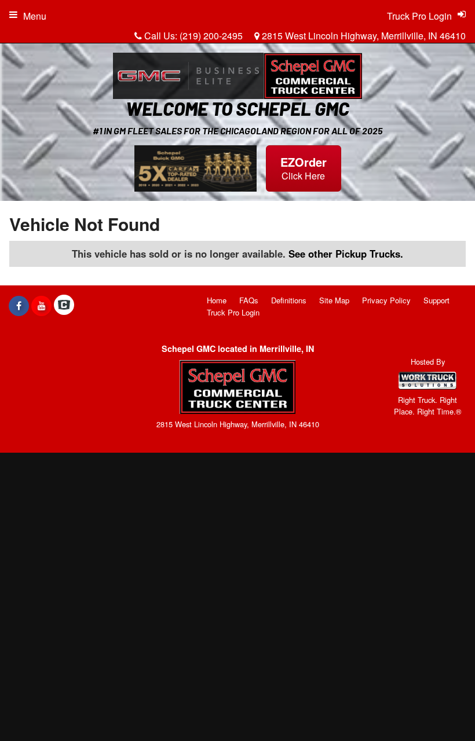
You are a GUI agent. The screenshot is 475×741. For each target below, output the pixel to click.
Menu (34, 16)
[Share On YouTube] (41, 305)
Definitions (288, 300)
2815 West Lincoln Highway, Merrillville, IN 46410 (363, 35)
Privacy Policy (386, 300)
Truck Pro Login (233, 312)
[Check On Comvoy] (64, 305)
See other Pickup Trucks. (345, 254)
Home (216, 300)
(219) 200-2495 (211, 35)
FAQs (248, 300)
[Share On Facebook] (19, 305)
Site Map (334, 300)
